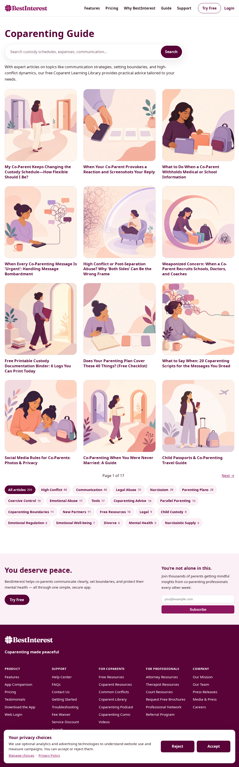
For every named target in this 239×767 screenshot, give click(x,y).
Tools (98, 500)
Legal (146, 512)
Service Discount (65, 721)
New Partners (77, 512)
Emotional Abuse (66, 500)
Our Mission (203, 677)
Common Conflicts (114, 691)
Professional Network (163, 707)
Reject (177, 746)
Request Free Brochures (165, 699)
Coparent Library (113, 699)
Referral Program (160, 714)
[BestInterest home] (26, 8)
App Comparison (18, 684)
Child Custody (173, 512)
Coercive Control (24, 500)
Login (229, 8)
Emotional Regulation (27, 523)
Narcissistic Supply (182, 523)
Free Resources (115, 512)
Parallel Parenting (177, 500)
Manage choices (21, 755)
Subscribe (198, 609)
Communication (91, 489)
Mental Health (142, 523)
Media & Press (205, 699)
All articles (20, 489)
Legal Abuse (128, 489)
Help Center (62, 677)
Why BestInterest (139, 8)
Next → (228, 475)
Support (184, 8)
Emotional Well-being (75, 523)
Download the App (20, 707)
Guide (166, 8)
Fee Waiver (61, 714)
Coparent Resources (115, 684)
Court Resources (159, 691)
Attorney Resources (162, 677)
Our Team (201, 684)
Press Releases (205, 691)
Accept (213, 746)
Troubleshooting (65, 707)
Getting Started (64, 699)
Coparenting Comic (114, 714)
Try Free (209, 8)
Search (171, 51)
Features (92, 8)
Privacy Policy (49, 755)
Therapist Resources (162, 684)
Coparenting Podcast (116, 707)
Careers (199, 707)
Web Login (13, 714)
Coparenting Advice (132, 500)
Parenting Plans (197, 489)
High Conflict (54, 489)
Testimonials (15, 699)
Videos (104, 721)
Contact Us (61, 691)
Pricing (111, 8)
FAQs (56, 684)
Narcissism (161, 489)
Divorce (112, 523)
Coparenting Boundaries (31, 512)
